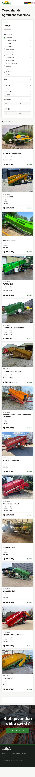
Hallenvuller (18, 46)
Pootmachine (18, 60)
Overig (18, 74)
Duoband (18, 43)
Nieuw (18, 89)
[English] (33, 3)
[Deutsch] (29, 3)
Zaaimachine (18, 57)
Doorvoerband (18, 49)
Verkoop (5, 753)
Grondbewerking (18, 63)
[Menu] (17, 3)
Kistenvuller (18, 52)
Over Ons (5, 757)
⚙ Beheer (6, 764)
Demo (18, 95)
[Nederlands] (26, 3)
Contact (13, 757)
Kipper (18, 69)
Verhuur (12, 753)
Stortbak (18, 38)
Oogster (18, 66)
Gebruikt (18, 92)
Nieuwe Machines (22, 753)
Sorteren (18, 72)
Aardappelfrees (18, 55)
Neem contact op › (18, 730)
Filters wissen (7, 29)
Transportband (18, 40)
